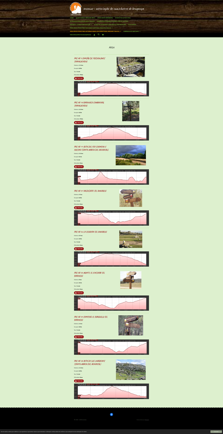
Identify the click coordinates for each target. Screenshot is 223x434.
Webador (147, 419)
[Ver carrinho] (103, 34)
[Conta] (94, 34)
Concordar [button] (216, 431)
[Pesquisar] (98, 34)
